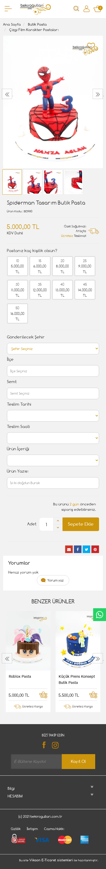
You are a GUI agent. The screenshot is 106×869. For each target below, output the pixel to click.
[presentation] (7, 94)
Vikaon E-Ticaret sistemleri (51, 860)
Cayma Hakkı (54, 829)
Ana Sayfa (12, 24)
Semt (12, 381)
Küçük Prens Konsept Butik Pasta (77, 679)
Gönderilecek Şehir (26, 337)
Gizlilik (16, 829)
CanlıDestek (99, 614)
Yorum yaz (55, 580)
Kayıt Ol (78, 761)
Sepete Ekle (81, 524)
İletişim (32, 829)
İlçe (10, 359)
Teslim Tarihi (19, 404)
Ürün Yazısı (17, 471)
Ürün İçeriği (18, 448)
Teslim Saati (18, 426)
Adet (32, 524)
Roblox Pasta (20, 676)
